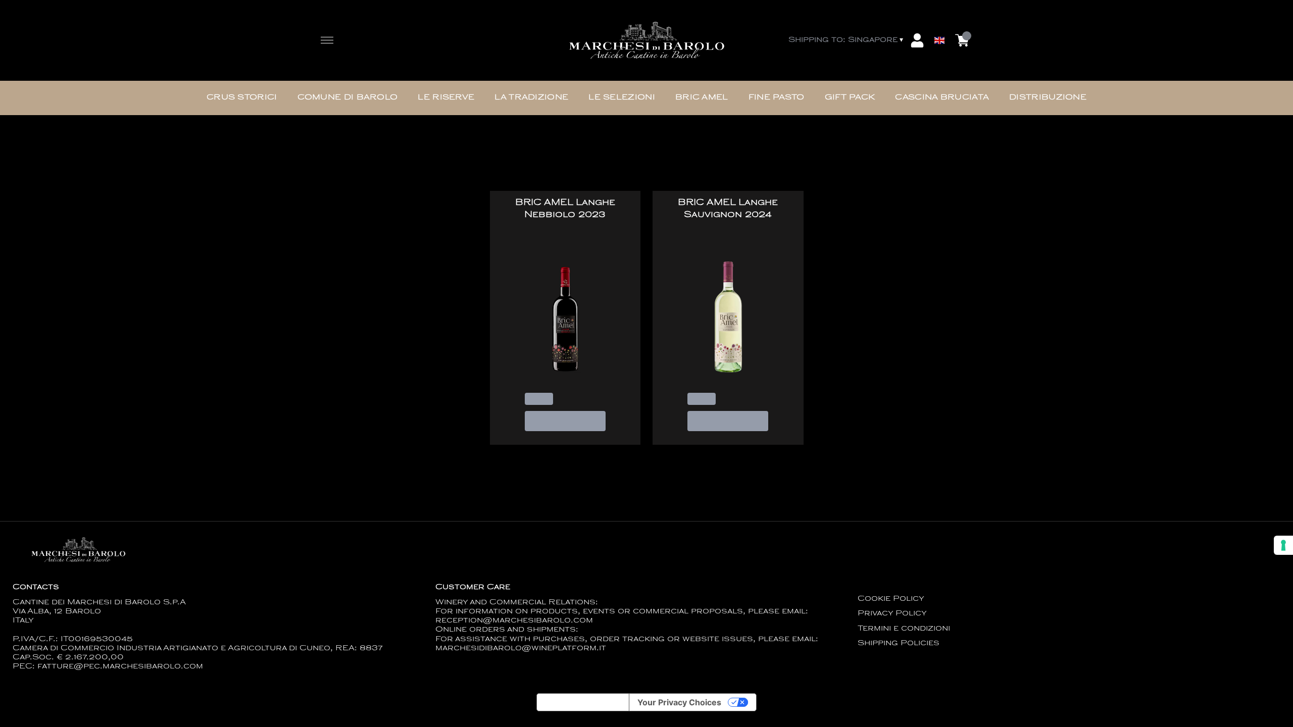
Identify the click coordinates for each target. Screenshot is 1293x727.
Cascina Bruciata (942, 97)
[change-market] (847, 40)
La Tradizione (531, 97)
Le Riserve (446, 97)
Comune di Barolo (347, 97)
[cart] (962, 40)
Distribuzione (1047, 97)
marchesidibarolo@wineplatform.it (520, 648)
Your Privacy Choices (679, 702)
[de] (939, 27)
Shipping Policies (898, 643)
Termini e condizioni (904, 629)
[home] (646, 41)
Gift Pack (850, 97)
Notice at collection (583, 702)
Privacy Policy (892, 613)
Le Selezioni (621, 97)
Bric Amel (701, 97)
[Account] (917, 40)
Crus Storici (242, 97)
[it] (939, 17)
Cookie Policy (891, 599)
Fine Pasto (777, 97)
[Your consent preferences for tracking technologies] (1283, 545)
